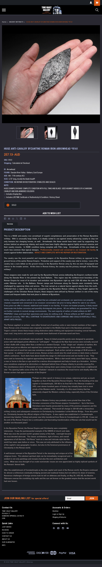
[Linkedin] (21, 219)
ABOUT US (6, 539)
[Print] (13, 219)
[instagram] (63, 528)
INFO (3, 545)
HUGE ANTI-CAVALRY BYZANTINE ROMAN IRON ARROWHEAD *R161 (49, 22)
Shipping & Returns (59, 517)
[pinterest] (54, 528)
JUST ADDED (6, 527)
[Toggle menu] (4, 10)
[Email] (9, 219)
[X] (17, 219)
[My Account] (91, 2)
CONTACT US (7, 536)
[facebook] (58, 528)
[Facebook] (5, 219)
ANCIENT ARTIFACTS (16, 22)
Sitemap (30, 562)
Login (54, 514)
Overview (10, 224)
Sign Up (61, 514)
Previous (4, 74)
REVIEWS (5, 530)
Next (98, 74)
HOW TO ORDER (8, 533)
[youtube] (68, 528)
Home (4, 22)
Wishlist (55, 511)
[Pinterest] (25, 219)
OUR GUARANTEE (8, 542)
